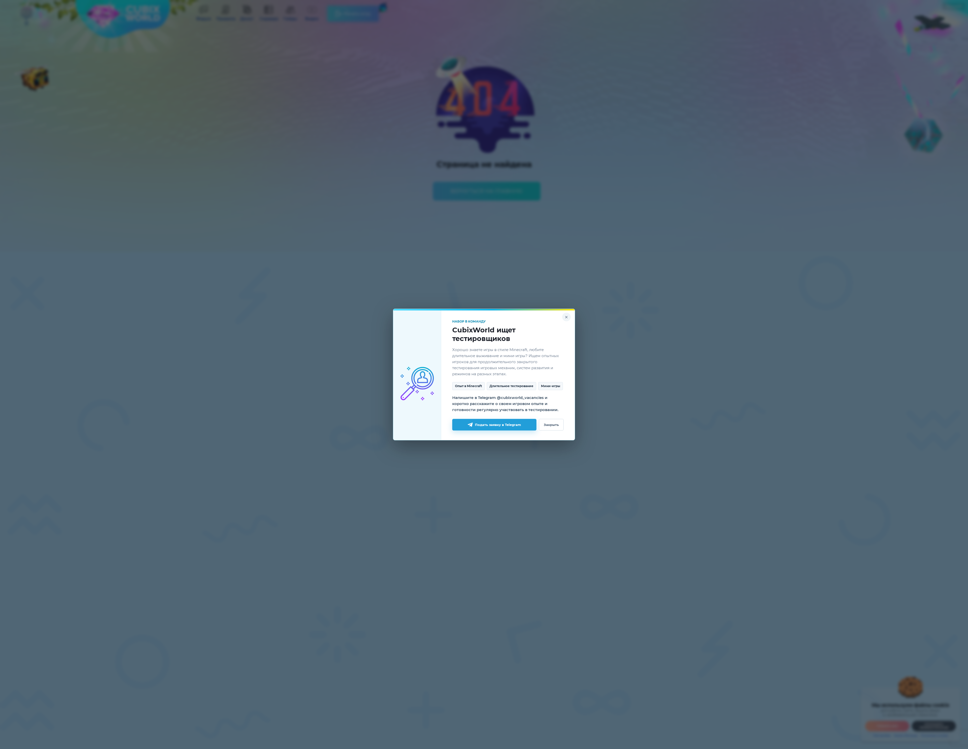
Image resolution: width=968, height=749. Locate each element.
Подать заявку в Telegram (498, 425)
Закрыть (551, 425)
